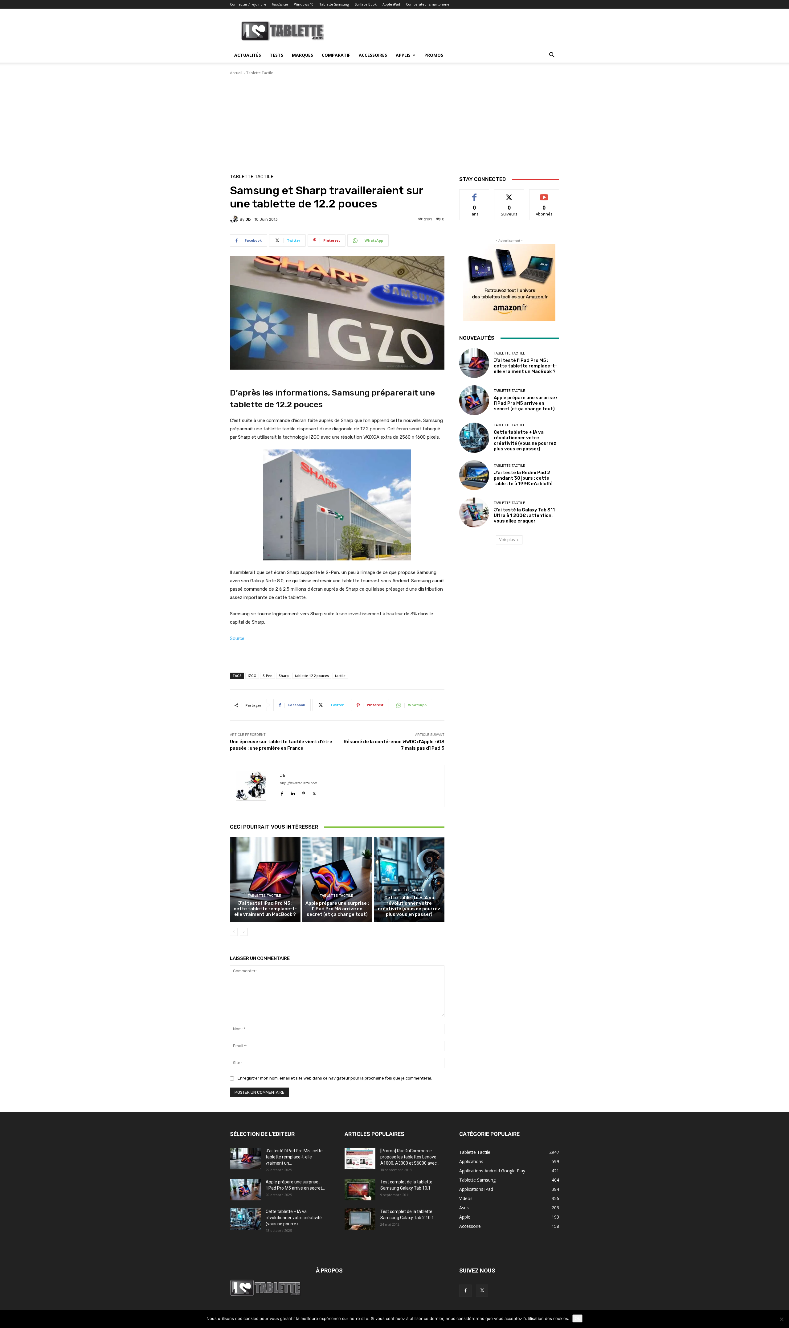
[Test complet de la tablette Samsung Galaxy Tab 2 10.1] (360, 1219)
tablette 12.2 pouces (312, 675)
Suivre (509, 194)
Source (237, 638)
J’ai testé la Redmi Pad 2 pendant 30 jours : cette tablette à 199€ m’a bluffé (523, 478)
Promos (433, 55)
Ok (577, 1318)
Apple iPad (391, 4)
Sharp (284, 675)
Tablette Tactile (259, 73)
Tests (276, 55)
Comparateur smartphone (427, 4)
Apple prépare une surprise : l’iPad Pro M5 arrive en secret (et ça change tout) (337, 908)
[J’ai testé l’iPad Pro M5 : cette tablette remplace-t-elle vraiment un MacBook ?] (265, 879)
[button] (551, 56)
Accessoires (373, 55)
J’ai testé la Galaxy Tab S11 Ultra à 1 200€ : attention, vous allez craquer (524, 515)
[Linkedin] (292, 792)
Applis (403, 55)
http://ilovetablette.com (298, 783)
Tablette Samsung (334, 4)
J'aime (474, 194)
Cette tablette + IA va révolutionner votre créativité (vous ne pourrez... (294, 1217)
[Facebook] (282, 792)
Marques (302, 55)
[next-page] (243, 932)
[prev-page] (234, 932)
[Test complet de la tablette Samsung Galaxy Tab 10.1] (360, 1189)
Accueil (236, 73)
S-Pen (267, 675)
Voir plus (507, 539)
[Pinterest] (303, 792)
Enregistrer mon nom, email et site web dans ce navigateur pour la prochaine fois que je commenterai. (335, 1078)
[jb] (235, 219)
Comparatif (336, 55)
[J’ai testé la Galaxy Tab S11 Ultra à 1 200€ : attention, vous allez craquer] (474, 512)
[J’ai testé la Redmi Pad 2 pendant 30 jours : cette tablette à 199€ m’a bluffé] (474, 475)
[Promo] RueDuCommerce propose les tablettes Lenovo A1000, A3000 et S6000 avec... (409, 1157)
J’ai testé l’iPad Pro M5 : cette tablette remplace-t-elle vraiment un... (294, 1157)
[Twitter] (314, 792)
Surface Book (366, 4)
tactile (340, 675)
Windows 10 (303, 4)
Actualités (247, 55)
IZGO (252, 675)
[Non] (781, 1319)
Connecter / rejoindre (248, 4)
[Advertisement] (394, 122)
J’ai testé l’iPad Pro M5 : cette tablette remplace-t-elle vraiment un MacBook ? (265, 908)
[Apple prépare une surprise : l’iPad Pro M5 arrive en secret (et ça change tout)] (337, 879)
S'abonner (544, 194)
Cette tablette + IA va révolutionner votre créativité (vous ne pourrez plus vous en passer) (409, 906)
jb (248, 219)
